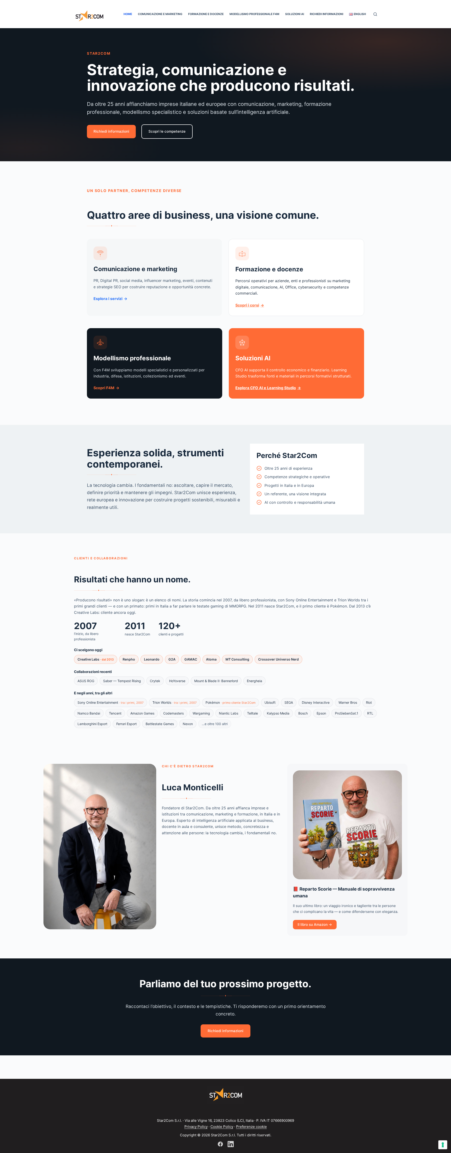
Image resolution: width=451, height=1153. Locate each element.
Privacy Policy (196, 1126)
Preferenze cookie (251, 1126)
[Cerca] (375, 14)
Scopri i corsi (247, 305)
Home (128, 14)
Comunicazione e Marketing (160, 14)
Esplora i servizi (107, 298)
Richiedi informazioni (326, 14)
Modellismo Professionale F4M (254, 14)
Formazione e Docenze (206, 14)
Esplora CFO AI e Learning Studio (265, 387)
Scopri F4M (103, 387)
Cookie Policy (221, 1126)
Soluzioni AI (294, 14)
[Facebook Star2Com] (220, 1144)
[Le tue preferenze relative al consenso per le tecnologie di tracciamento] (442, 1144)
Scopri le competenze (167, 131)
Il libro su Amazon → (315, 924)
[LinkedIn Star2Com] (231, 1144)
